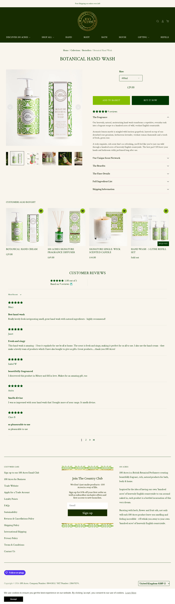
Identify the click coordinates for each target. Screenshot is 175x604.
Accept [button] (13, 599)
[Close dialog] (137, 266)
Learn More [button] (130, 593)
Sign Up (114, 326)
